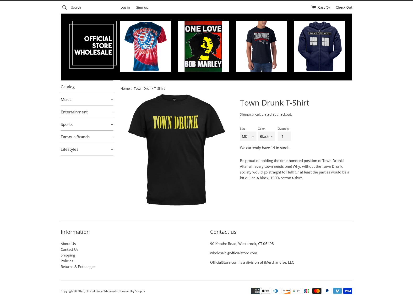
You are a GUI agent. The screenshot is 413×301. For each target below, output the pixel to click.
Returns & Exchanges (78, 266)
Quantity (283, 129)
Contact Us (69, 249)
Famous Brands (87, 136)
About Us (68, 243)
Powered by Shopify (132, 291)
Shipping (247, 114)
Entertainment (87, 112)
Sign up (142, 7)
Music (87, 99)
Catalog (68, 86)
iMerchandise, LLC (279, 262)
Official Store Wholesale (101, 291)
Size (242, 129)
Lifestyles (87, 149)
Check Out (344, 7)
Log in (125, 7)
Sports (87, 124)
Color (261, 129)
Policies (67, 260)
